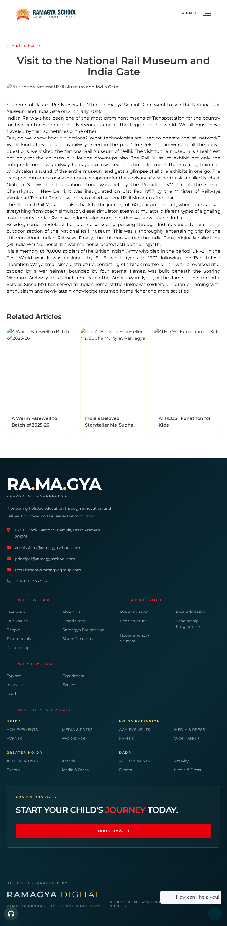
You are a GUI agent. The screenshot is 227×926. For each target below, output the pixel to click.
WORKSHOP (74, 738)
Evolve (68, 684)
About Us (71, 612)
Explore (14, 675)
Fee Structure (133, 620)
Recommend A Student (134, 638)
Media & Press (75, 769)
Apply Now (110, 831)
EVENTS (14, 738)
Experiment (73, 675)
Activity (69, 760)
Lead (11, 693)
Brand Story (74, 620)
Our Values (17, 620)
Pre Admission (134, 612)
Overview (16, 612)
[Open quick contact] (11, 913)
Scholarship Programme (188, 623)
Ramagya (54, 895)
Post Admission (191, 612)
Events (13, 769)
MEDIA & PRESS (77, 729)
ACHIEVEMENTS (22, 729)
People (13, 629)
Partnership (18, 647)
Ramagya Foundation (83, 629)
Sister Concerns (77, 638)
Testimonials (19, 638)
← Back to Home (23, 45)
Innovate (15, 684)
